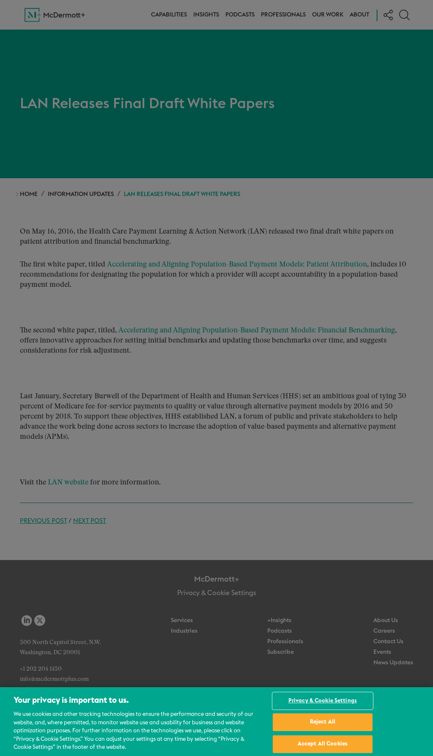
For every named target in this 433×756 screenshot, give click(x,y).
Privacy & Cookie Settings (322, 701)
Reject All (322, 722)
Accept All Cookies (323, 744)
